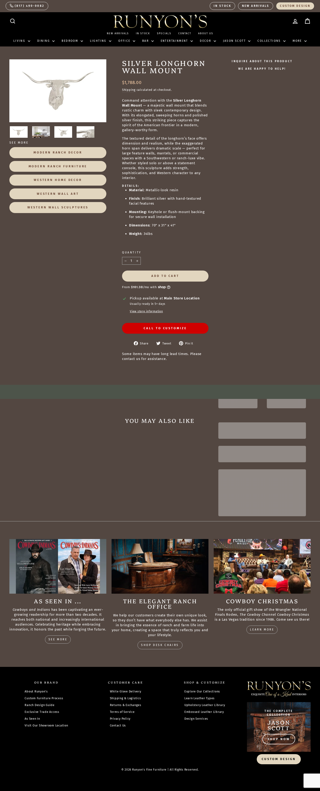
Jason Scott (235, 40)
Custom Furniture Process (44, 698)
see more (57, 639)
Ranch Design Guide (40, 705)
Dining (44, 40)
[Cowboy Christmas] (262, 566)
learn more (262, 629)
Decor (206, 40)
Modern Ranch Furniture (58, 166)
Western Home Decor (58, 180)
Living (20, 40)
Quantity (131, 252)
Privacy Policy (120, 718)
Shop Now (279, 739)
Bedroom (70, 40)
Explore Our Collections (202, 691)
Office (125, 40)
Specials (164, 33)
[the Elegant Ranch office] (160, 566)
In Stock (222, 6)
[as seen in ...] (57, 566)
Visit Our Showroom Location (46, 725)
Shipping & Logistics (125, 698)
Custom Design (295, 6)
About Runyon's (36, 691)
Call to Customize (165, 328)
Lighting (99, 40)
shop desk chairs (160, 645)
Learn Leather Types (199, 698)
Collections (269, 40)
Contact (184, 33)
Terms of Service (122, 712)
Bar (146, 40)
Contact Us (118, 725)
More (298, 40)
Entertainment (175, 40)
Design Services (196, 718)
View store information (146, 311)
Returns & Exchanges (125, 705)
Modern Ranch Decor (57, 152)
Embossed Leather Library (204, 712)
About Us (205, 33)
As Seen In (32, 718)
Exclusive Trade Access (42, 712)
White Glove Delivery (125, 691)
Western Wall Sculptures (58, 207)
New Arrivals (255, 6)
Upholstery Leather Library (204, 705)
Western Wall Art (58, 193)
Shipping (129, 90)
